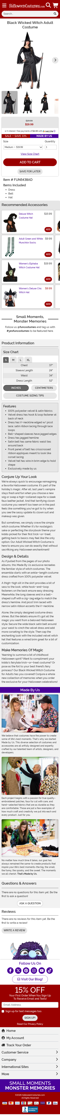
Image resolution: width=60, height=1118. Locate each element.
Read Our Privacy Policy (30, 1024)
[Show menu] (4, 5)
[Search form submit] (55, 14)
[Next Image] (55, 60)
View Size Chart (30, 153)
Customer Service (15, 1052)
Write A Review (14, 930)
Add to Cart (30, 162)
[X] (18, 970)
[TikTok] (49, 970)
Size (5, 141)
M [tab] (13, 359)
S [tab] (6, 359)
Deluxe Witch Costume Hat (26, 216)
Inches (16, 387)
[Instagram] (34, 970)
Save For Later (30, 171)
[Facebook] (10, 970)
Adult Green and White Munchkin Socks (31, 240)
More (5, 1074)
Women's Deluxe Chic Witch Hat (30, 290)
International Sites (15, 1067)
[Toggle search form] (48, 5)
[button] (56, 5)
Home (11, 1031)
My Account (15, 1038)
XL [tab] (28, 359)
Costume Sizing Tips (30, 395)
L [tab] (20, 359)
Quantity (50, 141)
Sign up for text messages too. (23, 1011)
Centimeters (44, 387)
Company (9, 1060)
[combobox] (27, 14)
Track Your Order (18, 1045)
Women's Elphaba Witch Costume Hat (29, 265)
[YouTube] (42, 970)
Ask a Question (30, 903)
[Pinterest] (26, 970)
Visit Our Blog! (31, 979)
